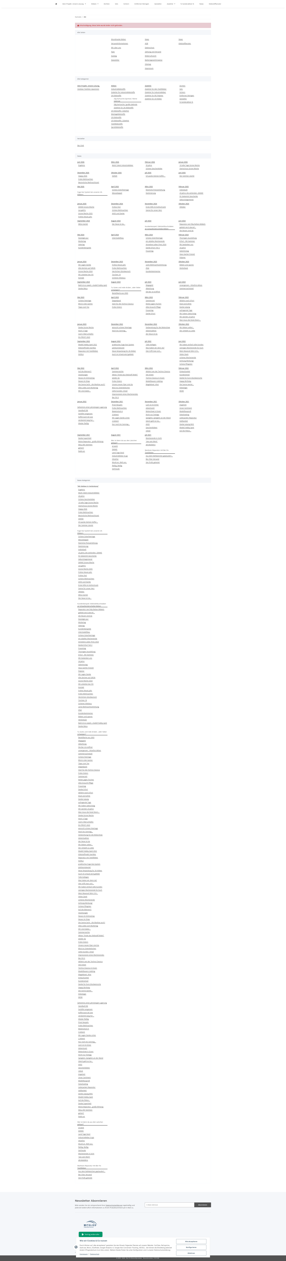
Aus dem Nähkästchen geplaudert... (159, 456)
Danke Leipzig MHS (187, 424)
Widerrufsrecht (150, 56)
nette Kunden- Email (119, 391)
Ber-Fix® (80, 145)
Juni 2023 (182, 282)
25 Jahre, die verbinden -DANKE (191, 193)
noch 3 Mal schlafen (85, 334)
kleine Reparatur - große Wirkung (90, 441)
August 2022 (116, 341)
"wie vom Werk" (152, 441)
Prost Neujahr (117, 405)
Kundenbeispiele (84, 248)
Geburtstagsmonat (186, 199)
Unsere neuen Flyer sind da (122, 384)
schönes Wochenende (188, 357)
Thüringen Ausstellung (188, 238)
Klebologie (183, 388)
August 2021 (116, 435)
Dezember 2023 (117, 261)
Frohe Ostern (117, 307)
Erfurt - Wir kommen (187, 241)
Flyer (113, 52)
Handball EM (83, 410)
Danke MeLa (82, 288)
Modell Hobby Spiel (187, 427)
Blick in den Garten (85, 304)
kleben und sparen (187, 265)
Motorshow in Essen (153, 411)
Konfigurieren (191, 1247)
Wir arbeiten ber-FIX (85, 274)
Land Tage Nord (118, 452)
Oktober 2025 (116, 173)
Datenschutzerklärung (114, 1205)
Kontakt (81, 278)
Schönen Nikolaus (118, 278)
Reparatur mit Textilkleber (88, 351)
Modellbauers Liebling (154, 381)
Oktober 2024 (184, 204)
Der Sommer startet (187, 176)
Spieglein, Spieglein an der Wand (158, 418)
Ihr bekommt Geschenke (189, 196)
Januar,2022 (81, 401)
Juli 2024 (148, 221)
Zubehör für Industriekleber (155, 92)
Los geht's (82, 210)
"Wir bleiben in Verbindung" (88, 486)
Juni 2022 (182, 341)
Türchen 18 (116, 274)
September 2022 (83, 341)
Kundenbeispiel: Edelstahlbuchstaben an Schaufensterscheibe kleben (159, 227)
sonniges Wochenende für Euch (191, 348)
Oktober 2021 (184, 401)
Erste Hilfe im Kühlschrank (156, 207)
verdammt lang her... (86, 420)
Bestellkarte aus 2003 (120, 293)
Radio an (81, 451)
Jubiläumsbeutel (118, 348)
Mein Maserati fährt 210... (189, 351)
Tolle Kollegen (151, 344)
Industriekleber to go (120, 456)
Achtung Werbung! (187, 361)
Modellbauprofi (185, 411)
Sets (181, 89)
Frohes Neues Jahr (85, 217)
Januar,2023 (81, 324)
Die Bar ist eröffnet (153, 292)
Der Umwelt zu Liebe (187, 331)
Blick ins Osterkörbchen (121, 388)
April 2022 (115, 368)
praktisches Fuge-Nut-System (123, 344)
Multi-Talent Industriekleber (122, 165)
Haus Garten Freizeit (187, 254)
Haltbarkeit (184, 421)
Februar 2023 (184, 297)
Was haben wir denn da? (155, 348)
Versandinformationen (119, 43)
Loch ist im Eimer (152, 405)
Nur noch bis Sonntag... (121, 424)
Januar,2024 (81, 261)
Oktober (183, 207)
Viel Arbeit (150, 375)
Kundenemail (185, 375)
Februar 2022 (184, 368)
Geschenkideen (151, 427)
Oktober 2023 (184, 261)
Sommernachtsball (187, 288)
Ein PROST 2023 (84, 337)
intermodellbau (118, 238)
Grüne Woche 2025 (85, 213)
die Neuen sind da (186, 230)
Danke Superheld (84, 438)
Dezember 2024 (117, 204)
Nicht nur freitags (152, 414)
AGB (146, 43)
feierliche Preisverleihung (155, 190)
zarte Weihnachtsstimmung (156, 265)
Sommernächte (117, 371)
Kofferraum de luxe (85, 417)
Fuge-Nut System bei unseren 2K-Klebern (90, 193)
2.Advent (115, 421)
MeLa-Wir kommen (85, 445)
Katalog (114, 56)
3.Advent (115, 414)
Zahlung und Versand (153, 52)
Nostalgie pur (83, 238)
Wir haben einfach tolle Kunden (191, 344)
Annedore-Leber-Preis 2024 (156, 244)
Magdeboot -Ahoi (152, 384)
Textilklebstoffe (117, 124)
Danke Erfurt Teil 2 (153, 248)
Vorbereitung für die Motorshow (158, 327)
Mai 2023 (80, 297)
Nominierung (151, 193)
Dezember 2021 (117, 401)
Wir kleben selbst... (187, 327)
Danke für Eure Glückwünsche (191, 378)
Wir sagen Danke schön (121, 418)
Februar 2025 (184, 186)
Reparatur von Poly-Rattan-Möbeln (192, 224)
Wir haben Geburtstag (188, 313)
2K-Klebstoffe (116, 95)
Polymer (183, 257)
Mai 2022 (80, 368)
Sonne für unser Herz (154, 210)
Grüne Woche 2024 (85, 271)
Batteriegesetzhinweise (153, 60)
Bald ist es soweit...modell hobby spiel (92, 285)
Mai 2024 (80, 235)
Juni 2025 (182, 173)
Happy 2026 (82, 176)
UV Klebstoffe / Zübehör (120, 120)
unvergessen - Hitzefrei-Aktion (191, 285)
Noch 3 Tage (83, 331)
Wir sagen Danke (84, 265)
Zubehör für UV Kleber (153, 99)
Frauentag (149, 251)
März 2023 (149, 297)
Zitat (147, 268)
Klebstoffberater (215, 4)
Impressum (84, 1254)
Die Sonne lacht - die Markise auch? (91, 384)
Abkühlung (150, 288)
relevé (148, 431)
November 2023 (151, 261)
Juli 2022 (148, 341)
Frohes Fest (116, 207)
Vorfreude (116, 469)
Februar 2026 (150, 162)
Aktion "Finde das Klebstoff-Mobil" (125, 375)
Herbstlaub (184, 268)
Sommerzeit (150, 300)
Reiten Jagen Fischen (153, 304)
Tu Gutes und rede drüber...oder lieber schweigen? (126, 288)
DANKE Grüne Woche (86, 207)
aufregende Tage (186, 310)
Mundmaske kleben (118, 39)
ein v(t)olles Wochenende (155, 241)
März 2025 (149, 186)
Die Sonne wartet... (187, 384)
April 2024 (115, 235)
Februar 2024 (184, 235)
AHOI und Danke (118, 213)
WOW (182, 391)
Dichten (182, 86)
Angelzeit (183, 405)
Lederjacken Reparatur (188, 418)
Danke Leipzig (185, 307)
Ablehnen (191, 1253)
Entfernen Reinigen (187, 95)
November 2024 (151, 204)
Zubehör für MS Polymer (154, 95)
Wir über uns (116, 47)
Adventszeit (150, 408)
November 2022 (151, 324)
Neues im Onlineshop (86, 378)
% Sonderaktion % (186, 102)
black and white (185, 304)
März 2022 (149, 368)
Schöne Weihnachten (120, 210)
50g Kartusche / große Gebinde (125, 104)
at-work (115, 446)
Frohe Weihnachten (85, 179)
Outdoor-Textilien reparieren (88, 89)
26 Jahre (149, 165)
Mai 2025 (80, 186)
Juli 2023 (148, 282)
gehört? (81, 448)
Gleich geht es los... (153, 421)
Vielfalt (114, 176)
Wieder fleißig (83, 423)
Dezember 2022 (117, 324)
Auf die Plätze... (185, 431)
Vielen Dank (184, 354)
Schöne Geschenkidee (154, 168)
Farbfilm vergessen (85, 413)
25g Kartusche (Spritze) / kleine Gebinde (125, 100)
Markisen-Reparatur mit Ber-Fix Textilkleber (156, 451)
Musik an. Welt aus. (119, 462)
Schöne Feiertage (84, 300)
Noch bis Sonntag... (119, 331)
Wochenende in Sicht (154, 438)
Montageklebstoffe (118, 114)
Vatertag (81, 244)
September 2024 (83, 221)
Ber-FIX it (115, 397)
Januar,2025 (81, 204)
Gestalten (183, 99)
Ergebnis (81, 165)
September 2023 (83, 282)
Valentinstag (184, 251)
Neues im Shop (84, 381)
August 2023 (116, 282)
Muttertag (82, 241)
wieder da (116, 378)
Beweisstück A (117, 411)
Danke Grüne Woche (86, 327)
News (201, 4)
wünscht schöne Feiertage (122, 327)
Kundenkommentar (153, 271)
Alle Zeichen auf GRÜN (86, 268)
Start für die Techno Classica (123, 304)
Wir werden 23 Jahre (187, 317)
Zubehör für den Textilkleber (155, 89)
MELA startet (83, 224)
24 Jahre (183, 248)
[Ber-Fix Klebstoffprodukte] (56, 4)
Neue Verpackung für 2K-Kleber (124, 351)
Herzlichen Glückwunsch (121, 271)
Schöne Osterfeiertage (120, 190)
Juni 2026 (80, 162)
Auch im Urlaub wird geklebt (123, 354)
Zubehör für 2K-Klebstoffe (123, 107)
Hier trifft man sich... (153, 351)
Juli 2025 (148, 173)
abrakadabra (150, 445)
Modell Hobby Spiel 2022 (87, 344)
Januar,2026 (183, 162)
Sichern (182, 92)
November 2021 (151, 401)
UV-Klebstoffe (116, 117)
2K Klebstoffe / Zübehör (120, 111)
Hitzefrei (115, 459)
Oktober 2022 (184, 324)
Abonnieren (202, 1205)
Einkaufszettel (185, 371)
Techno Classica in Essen (155, 378)
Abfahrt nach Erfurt (187, 300)
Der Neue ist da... (118, 224)
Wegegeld (149, 285)
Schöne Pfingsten (186, 364)
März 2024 (149, 235)
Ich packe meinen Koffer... (155, 176)
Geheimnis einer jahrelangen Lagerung (92, 407)
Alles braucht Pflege (153, 307)
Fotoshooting (184, 414)
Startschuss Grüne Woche (189, 168)
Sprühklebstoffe (117, 127)
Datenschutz (94, 1254)
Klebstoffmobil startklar (87, 348)
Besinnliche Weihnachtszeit (88, 182)
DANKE (114, 449)
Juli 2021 (148, 435)
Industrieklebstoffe (118, 89)
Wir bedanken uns (186, 244)
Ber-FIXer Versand (152, 459)
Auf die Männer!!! (84, 371)
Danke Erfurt (150, 313)
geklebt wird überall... (188, 227)
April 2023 (115, 297)
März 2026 (115, 162)
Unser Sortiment (186, 408)
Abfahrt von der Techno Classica (158, 371)
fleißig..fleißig (117, 465)
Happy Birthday (185, 381)
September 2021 (83, 435)
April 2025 (115, 186)
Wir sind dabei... (84, 391)
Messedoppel (117, 193)
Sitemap (148, 64)
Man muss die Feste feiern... (190, 320)
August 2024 (116, 221)
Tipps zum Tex (83, 307)
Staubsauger (83, 375)
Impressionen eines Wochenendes (125, 394)
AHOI (148, 424)
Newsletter (115, 60)
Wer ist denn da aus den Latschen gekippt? (124, 441)
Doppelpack (116, 300)
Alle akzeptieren (191, 1241)
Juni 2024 (182, 221)
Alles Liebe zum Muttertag (88, 388)
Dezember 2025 (83, 173)
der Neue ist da (151, 334)
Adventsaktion (151, 331)
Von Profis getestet (153, 462)
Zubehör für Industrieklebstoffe (123, 92)
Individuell (183, 190)
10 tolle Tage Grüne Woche (190, 165)
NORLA (81, 354)
